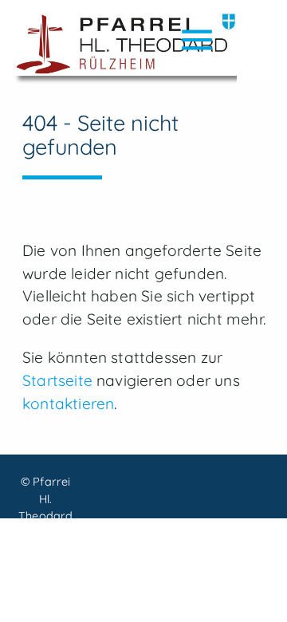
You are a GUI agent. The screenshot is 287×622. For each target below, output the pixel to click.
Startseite (57, 380)
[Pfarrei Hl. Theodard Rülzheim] (125, 48)
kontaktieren (68, 403)
